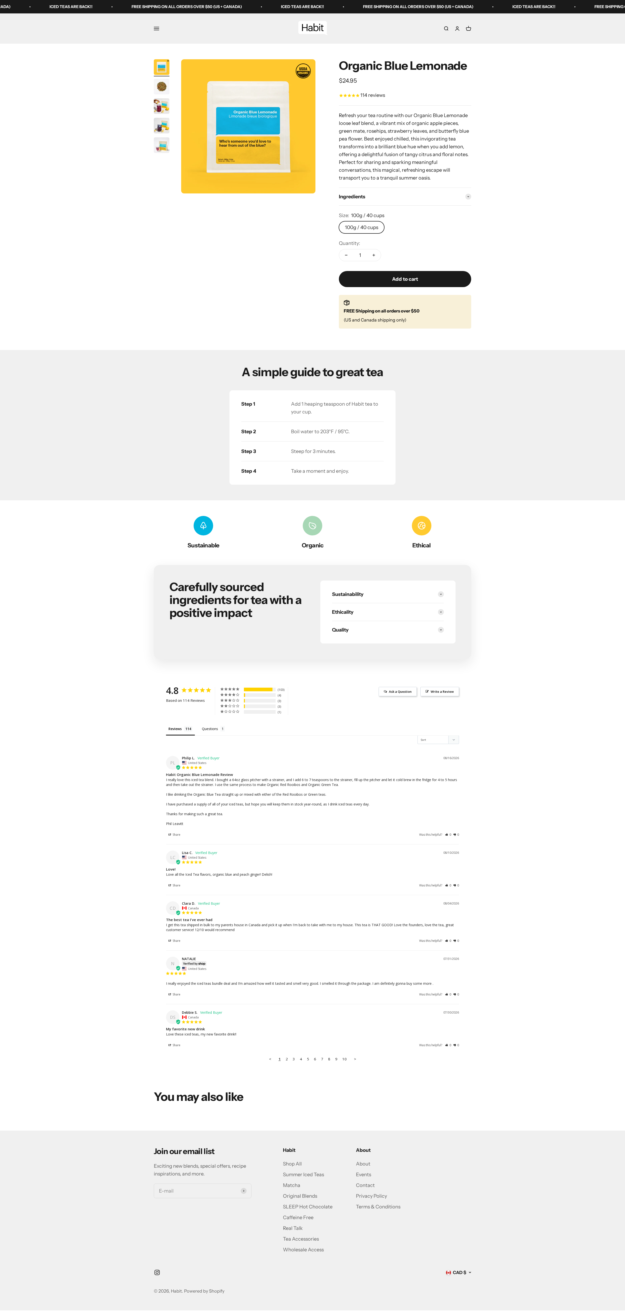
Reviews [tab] (175, 728)
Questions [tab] (210, 728)
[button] (448, 835)
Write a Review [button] (442, 691)
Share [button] (176, 835)
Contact (365, 1185)
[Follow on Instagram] (157, 1272)
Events (363, 1174)
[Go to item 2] (161, 87)
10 (344, 1058)
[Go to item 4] (161, 126)
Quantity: (349, 243)
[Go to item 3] (161, 106)
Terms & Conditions (378, 1207)
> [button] (355, 1058)
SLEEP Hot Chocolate (308, 1207)
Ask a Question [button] (400, 691)
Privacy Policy (371, 1196)
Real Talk (293, 1228)
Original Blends (300, 1196)
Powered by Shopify (204, 1291)
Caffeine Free (298, 1217)
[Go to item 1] (161, 67)
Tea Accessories (301, 1239)
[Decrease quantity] (346, 255)
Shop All (292, 1164)
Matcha (291, 1185)
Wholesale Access (303, 1250)
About (363, 1164)
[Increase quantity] (374, 255)
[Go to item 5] (161, 145)
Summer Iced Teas (303, 1174)
